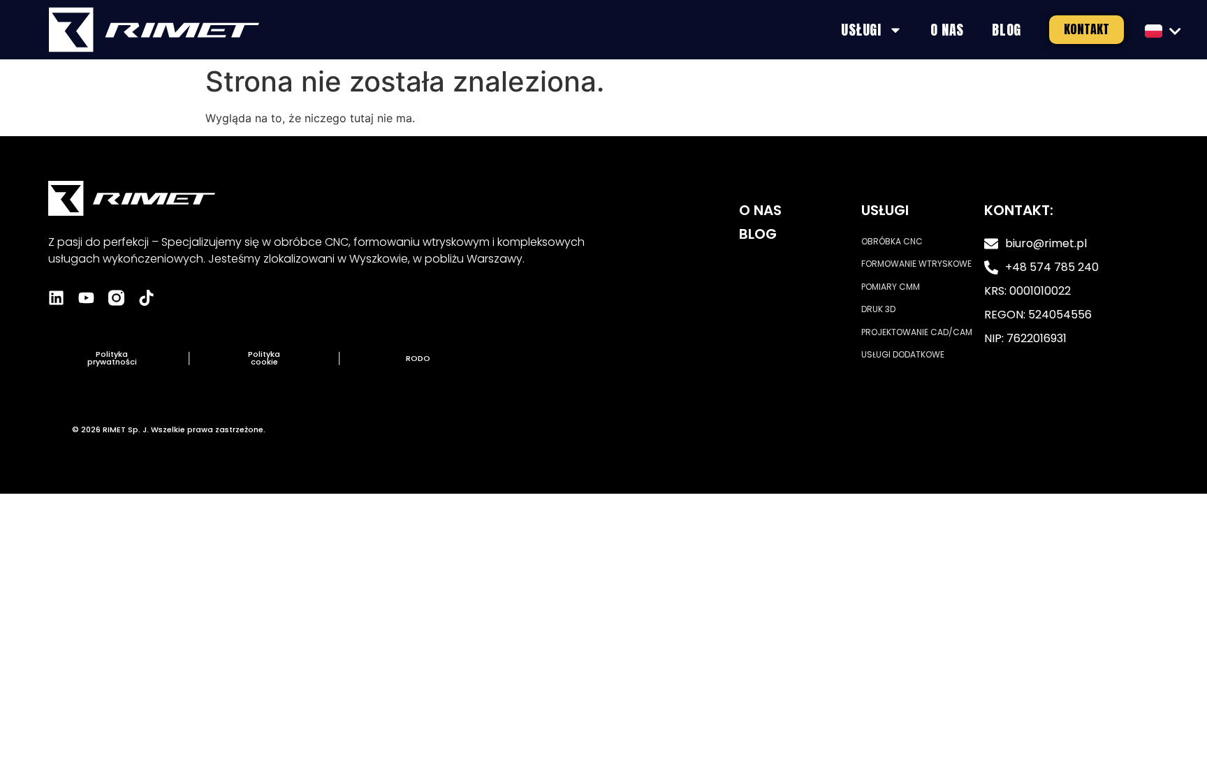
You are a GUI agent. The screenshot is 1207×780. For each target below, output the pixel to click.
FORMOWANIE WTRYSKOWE (916, 264)
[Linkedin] (56, 298)
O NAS (947, 30)
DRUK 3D (878, 309)
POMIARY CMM (890, 287)
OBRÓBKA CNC (892, 241)
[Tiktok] (146, 298)
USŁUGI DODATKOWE (902, 354)
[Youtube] (86, 298)
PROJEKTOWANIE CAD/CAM (916, 332)
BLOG (1006, 30)
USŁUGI (861, 30)
